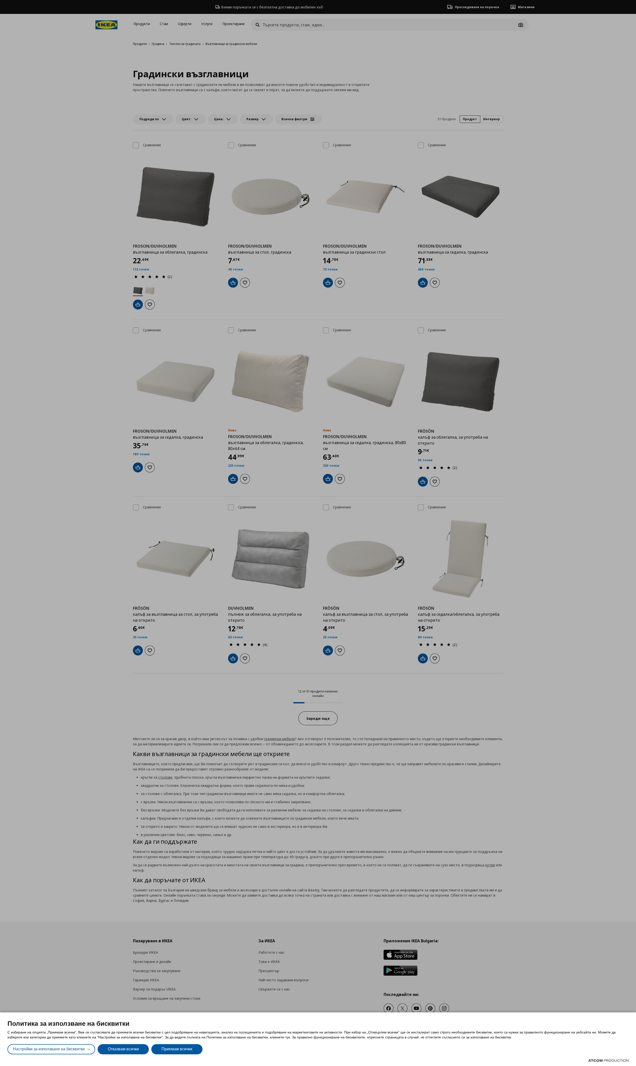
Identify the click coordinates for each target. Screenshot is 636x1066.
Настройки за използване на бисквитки (49, 1049)
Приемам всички (176, 1049)
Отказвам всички (123, 1049)
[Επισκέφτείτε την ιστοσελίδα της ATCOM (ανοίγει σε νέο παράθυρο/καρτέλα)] (608, 1060)
